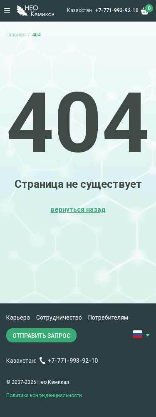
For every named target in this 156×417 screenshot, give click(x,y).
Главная (16, 35)
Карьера (18, 317)
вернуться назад (78, 209)
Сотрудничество (59, 317)
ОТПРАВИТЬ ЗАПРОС (41, 335)
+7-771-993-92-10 (117, 10)
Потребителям (108, 317)
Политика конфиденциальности (44, 395)
